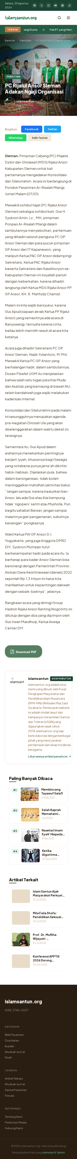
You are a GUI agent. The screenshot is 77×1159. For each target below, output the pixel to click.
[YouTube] (55, 5)
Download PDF (26, 652)
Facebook (32, 129)
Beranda (10, 40)
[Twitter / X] (41, 5)
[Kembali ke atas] (66, 1152)
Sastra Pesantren (16, 1090)
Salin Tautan (40, 137)
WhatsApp (16, 137)
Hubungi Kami (14, 1128)
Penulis (9, 1095)
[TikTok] (69, 5)
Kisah (8, 1057)
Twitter (52, 129)
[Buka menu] (68, 17)
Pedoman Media (15, 1122)
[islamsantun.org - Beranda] (21, 17)
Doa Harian (12, 1040)
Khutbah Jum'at (15, 1052)
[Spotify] (62, 5)
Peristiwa (25, 40)
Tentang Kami (14, 1116)
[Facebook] (34, 5)
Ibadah (9, 1046)
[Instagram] (48, 5)
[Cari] (59, 17)
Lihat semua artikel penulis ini (48, 756)
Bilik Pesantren (14, 1034)
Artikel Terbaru (14, 1078)
